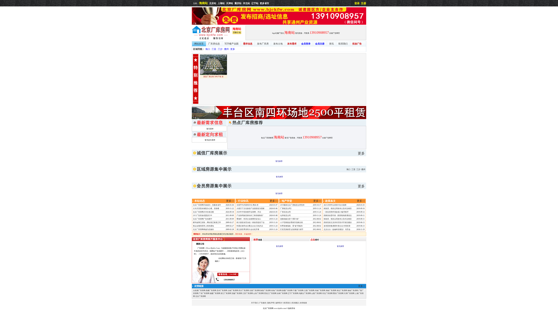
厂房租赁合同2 (285, 208)
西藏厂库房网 (211, 290)
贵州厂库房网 (222, 290)
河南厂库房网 (320, 290)
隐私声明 (270, 303)
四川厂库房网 (243, 290)
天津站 (229, 3)
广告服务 (262, 303)
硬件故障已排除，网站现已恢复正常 (207, 222)
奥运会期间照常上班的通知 (203, 226)
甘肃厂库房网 (254, 290)
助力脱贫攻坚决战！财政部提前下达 (250, 222)
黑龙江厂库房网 (270, 293)
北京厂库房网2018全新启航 (203, 212)
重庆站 (238, 3)
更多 (232, 49)
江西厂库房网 (309, 290)
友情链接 (303, 303)
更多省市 (264, 3)
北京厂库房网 (200, 296)
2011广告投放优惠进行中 (202, 215)
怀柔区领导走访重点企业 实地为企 (250, 226)
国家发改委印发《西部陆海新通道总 (338, 215)
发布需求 (292, 43)
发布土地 (278, 43)
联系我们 (343, 43)
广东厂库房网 (204, 293)
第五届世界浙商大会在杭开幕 (248, 229)
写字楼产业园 (231, 43)
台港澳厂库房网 (199, 290)
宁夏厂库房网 (298, 290)
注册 (363, 3)
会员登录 (306, 43)
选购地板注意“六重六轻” (289, 219)
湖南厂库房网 (331, 290)
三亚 (214, 49)
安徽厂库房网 (236, 293)
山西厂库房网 (316, 293)
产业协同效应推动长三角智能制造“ (250, 215)
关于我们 (254, 303)
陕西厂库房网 (265, 290)
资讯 (331, 43)
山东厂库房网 (258, 293)
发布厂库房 (263, 43)
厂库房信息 (214, 43)
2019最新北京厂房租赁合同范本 (292, 205)
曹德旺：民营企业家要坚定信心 (249, 219)
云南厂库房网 (233, 290)
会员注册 (319, 43)
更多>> (230, 200)
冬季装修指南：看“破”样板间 (291, 226)
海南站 (203, 3)
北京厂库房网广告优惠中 (202, 219)
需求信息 (247, 43)
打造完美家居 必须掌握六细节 (291, 229)
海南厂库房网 (352, 290)
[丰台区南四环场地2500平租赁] (279, 118)
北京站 (212, 3)
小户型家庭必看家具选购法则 (291, 222)
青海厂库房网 (276, 290)
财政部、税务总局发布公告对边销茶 (338, 208)
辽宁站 (254, 3)
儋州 (226, 49)
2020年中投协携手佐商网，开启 (249, 212)
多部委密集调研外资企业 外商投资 (337, 226)
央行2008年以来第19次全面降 (335, 205)
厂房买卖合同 (285, 212)
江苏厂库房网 (247, 293)
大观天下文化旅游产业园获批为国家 (250, 208)
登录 (357, 3)
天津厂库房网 (349, 293)
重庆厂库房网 (338, 293)
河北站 (246, 3)
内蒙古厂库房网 (305, 293)
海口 (207, 49)
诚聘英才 (279, 303)
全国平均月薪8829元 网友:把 (247, 205)
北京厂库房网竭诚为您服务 (203, 229)
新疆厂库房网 (287, 290)
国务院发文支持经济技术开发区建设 (338, 222)
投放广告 (357, 43)
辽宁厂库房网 (293, 293)
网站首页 (199, 43)
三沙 (220, 49)
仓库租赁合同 (285, 215)
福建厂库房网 (215, 293)
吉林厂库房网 (282, 293)
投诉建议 (295, 303)
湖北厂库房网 (342, 290)
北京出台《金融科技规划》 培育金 (337, 229)
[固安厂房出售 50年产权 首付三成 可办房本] (213, 74)
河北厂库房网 (327, 293)
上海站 (221, 3)
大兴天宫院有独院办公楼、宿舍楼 (206, 208)
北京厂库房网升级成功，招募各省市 (207, 205)
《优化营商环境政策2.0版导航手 (336, 212)
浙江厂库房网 (226, 293)
